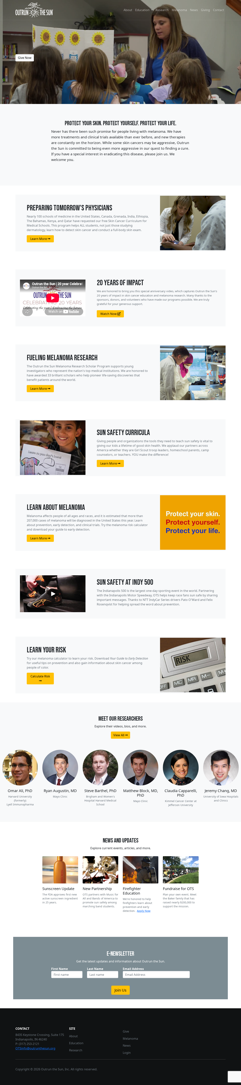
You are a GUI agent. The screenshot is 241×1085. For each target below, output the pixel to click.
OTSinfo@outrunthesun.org (35, 1048)
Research (162, 10)
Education (76, 1043)
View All (119, 735)
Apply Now (143, 911)
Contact (218, 10)
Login (127, 1053)
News (194, 10)
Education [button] (142, 10)
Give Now (24, 58)
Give (126, 1031)
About (128, 10)
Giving (205, 10)
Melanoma (179, 10)
